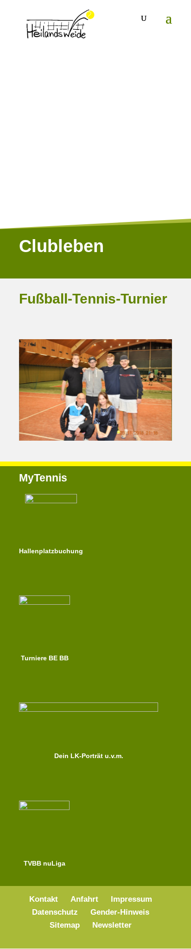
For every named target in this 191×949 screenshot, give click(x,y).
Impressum (131, 899)
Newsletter (112, 925)
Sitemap (65, 925)
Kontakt (43, 899)
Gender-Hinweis (119, 912)
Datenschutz (55, 912)
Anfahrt (84, 899)
